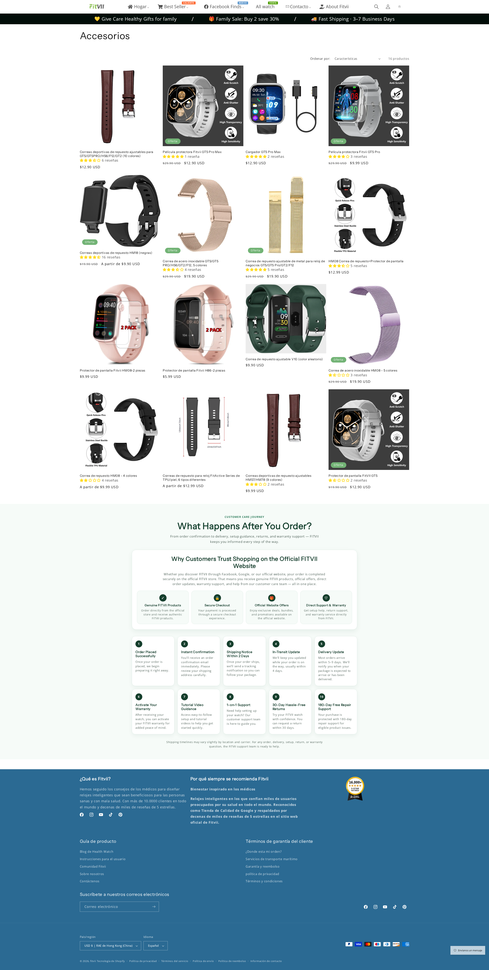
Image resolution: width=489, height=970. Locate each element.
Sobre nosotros (92, 874)
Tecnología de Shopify (111, 961)
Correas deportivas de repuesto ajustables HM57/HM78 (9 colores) (279, 478)
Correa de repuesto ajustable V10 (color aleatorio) (284, 359)
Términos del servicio (174, 961)
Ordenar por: (320, 59)
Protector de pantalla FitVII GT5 (353, 476)
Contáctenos (90, 881)
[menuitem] (138, 6)
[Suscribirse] (154, 907)
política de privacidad (262, 874)
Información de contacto (266, 961)
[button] (376, 6)
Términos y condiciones (264, 881)
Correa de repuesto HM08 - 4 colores (108, 476)
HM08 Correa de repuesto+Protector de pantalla (366, 261)
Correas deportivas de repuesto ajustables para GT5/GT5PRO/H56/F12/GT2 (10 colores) (117, 154)
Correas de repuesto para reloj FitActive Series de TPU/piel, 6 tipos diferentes (201, 478)
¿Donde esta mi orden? (264, 851)
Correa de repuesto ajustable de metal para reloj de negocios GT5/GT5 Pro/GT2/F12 (285, 263)
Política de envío (203, 961)
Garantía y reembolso (263, 866)
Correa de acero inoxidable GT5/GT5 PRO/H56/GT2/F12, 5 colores (191, 263)
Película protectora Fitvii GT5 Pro (354, 152)
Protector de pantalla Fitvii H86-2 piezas (194, 370)
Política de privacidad (143, 961)
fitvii (93, 961)
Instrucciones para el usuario (103, 859)
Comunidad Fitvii (93, 866)
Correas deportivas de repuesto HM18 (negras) (116, 253)
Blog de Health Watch (96, 851)
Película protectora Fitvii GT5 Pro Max (192, 152)
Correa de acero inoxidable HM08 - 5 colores (363, 370)
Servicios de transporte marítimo (272, 859)
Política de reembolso (232, 961)
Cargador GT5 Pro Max (263, 152)
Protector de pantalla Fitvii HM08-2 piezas (113, 370)
